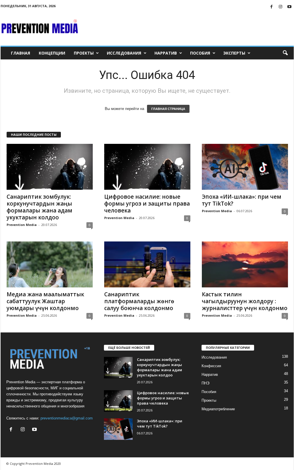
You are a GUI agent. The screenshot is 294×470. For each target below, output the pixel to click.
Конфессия (211, 366)
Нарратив (165, 53)
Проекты (84, 53)
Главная (20, 53)
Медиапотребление (218, 409)
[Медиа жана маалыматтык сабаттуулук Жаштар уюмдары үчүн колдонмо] (50, 264)
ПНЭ (205, 383)
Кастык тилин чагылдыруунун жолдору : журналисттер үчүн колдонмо (244, 301)
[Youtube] (289, 7)
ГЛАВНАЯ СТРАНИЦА (168, 109)
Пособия (200, 53)
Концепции (52, 53)
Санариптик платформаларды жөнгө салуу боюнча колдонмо (139, 301)
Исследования (124, 53)
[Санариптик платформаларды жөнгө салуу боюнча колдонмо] (147, 264)
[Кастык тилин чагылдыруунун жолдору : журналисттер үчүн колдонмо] (245, 264)
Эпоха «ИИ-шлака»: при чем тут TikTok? (241, 200)
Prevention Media (22, 225)
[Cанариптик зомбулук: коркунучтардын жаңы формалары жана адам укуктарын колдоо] (50, 167)
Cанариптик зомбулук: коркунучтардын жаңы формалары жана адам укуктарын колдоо (39, 207)
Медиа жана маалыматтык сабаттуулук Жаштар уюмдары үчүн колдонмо (45, 301)
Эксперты (234, 53)
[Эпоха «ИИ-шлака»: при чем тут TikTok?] (245, 167)
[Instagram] (280, 7)
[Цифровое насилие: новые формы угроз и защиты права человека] (147, 167)
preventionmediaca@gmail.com (66, 418)
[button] (285, 53)
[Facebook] (271, 7)
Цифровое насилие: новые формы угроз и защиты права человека (147, 203)
